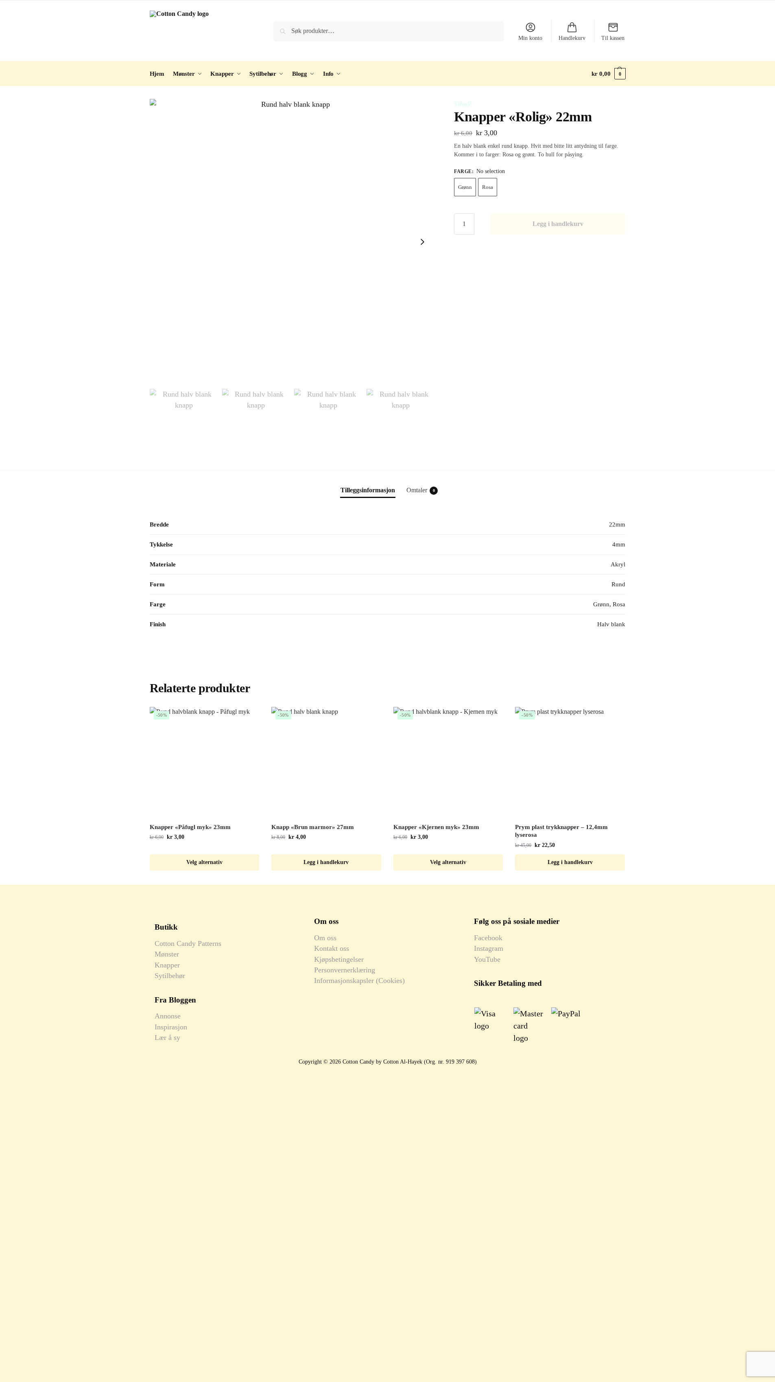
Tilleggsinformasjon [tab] (368, 490)
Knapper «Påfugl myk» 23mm (190, 827)
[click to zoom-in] (292, 242)
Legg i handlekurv (558, 223)
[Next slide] (422, 241)
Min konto (530, 38)
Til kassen (612, 38)
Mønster (167, 954)
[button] (608, 73)
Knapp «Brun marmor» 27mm (312, 827)
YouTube (487, 959)
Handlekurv (572, 38)
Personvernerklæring (344, 970)
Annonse (168, 1016)
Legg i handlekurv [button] (326, 862)
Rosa (487, 187)
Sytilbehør (170, 976)
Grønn (465, 187)
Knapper (167, 965)
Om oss (325, 938)
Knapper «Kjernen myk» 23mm (436, 827)
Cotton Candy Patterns (188, 943)
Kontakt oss (331, 948)
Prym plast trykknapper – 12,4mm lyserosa (561, 831)
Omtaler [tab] (420, 490)
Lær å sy (167, 1037)
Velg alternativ (204, 862)
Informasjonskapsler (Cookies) (359, 980)
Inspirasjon (171, 1027)
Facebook (488, 938)
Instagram (488, 948)
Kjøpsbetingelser (339, 959)
